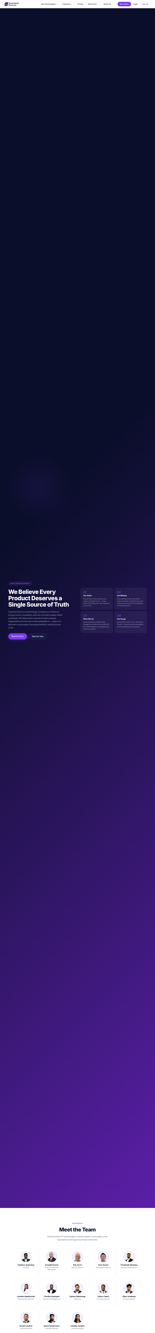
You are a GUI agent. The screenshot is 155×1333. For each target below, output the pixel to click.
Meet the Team (38, 636)
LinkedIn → (26, 1272)
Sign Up (145, 4)
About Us (107, 4)
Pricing (80, 4)
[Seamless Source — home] (12, 4)
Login (135, 4)
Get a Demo (124, 4)
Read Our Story (18, 636)
